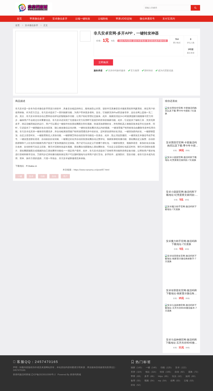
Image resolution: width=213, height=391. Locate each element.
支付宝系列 (168, 18)
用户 (65, 176)
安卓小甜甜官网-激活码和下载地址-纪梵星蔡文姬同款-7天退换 (181, 194)
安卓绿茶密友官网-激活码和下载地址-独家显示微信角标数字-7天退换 (181, 293)
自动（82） (180, 372)
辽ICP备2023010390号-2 (43, 374)
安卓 (31, 176)
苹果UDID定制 (124, 18)
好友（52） (136, 385)
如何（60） (191, 376)
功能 (42, 176)
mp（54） (163, 380)
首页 (19, 18)
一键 (20, 176)
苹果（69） (136, 376)
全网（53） (176, 380)
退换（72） (193, 372)
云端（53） (189, 380)
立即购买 (103, 62)
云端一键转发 (82, 18)
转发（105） (166, 372)
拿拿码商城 (75, 374)
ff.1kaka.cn (31, 166)
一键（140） (152, 367)
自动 (54, 176)
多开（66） (150, 376)
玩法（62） (177, 376)
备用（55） (136, 380)
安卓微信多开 (59, 18)
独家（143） (137, 367)
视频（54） (150, 380)
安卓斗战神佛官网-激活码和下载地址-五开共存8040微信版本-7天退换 (181, 342)
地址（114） (151, 372)
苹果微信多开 (37, 18)
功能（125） (166, 367)
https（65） (164, 376)
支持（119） (137, 372)
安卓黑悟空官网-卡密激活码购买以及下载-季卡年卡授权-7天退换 (181, 145)
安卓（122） (181, 367)
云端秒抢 (103, 18)
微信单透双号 (147, 18)
